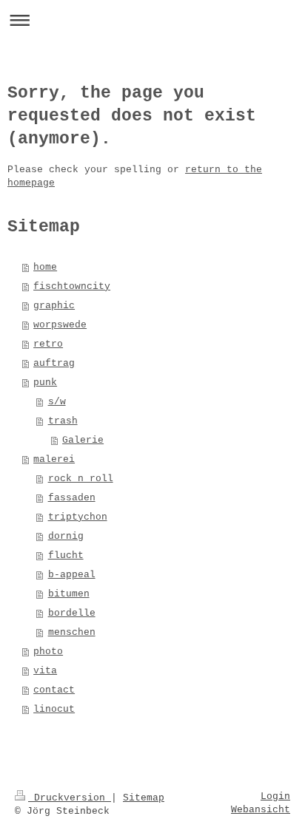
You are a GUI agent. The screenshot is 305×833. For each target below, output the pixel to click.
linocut (54, 709)
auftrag (54, 363)
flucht (66, 555)
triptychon (77, 517)
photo (48, 651)
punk (45, 382)
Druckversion (69, 797)
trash (63, 420)
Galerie (83, 440)
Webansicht (260, 809)
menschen (71, 632)
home (45, 267)
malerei (54, 459)
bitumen (69, 593)
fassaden (71, 497)
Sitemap (143, 797)
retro (48, 344)
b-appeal (71, 574)
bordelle (71, 613)
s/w (57, 401)
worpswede (60, 324)
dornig (66, 536)
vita (45, 670)
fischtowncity (71, 286)
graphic (54, 305)
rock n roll (80, 478)
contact (54, 690)
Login (275, 796)
